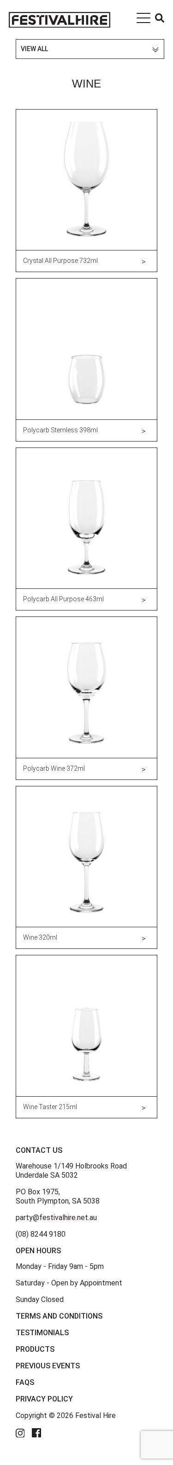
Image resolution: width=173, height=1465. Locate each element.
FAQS (25, 1382)
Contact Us (39, 1150)
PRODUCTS (35, 1349)
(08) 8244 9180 (41, 1234)
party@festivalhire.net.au (56, 1217)
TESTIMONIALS (42, 1332)
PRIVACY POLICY (44, 1399)
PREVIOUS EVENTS (48, 1365)
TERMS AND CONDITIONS (59, 1316)
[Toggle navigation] (143, 20)
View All (34, 48)
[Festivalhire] (59, 19)
